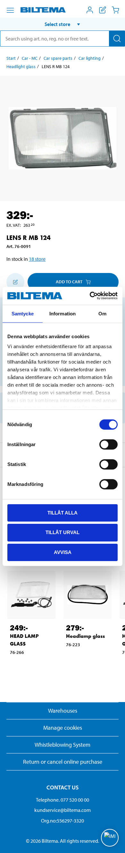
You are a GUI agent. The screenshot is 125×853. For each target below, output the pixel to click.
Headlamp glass (85, 636)
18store (37, 259)
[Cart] (115, 10)
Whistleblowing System (62, 744)
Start (11, 58)
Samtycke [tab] (23, 313)
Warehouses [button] (62, 710)
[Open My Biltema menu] (89, 10)
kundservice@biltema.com (62, 810)
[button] (62, 24)
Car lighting (90, 58)
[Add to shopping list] (15, 282)
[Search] (117, 39)
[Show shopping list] (102, 10)
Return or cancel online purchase (62, 761)
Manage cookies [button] (62, 727)
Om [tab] (102, 313)
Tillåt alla (62, 512)
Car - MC (30, 58)
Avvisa (62, 552)
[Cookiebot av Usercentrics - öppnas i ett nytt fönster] (90, 296)
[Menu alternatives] (10, 10)
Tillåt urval (62, 532)
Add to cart (69, 282)
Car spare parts (58, 58)
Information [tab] (62, 313)
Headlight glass (21, 66)
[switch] (108, 444)
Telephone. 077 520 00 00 (62, 799)
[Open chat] (110, 838)
